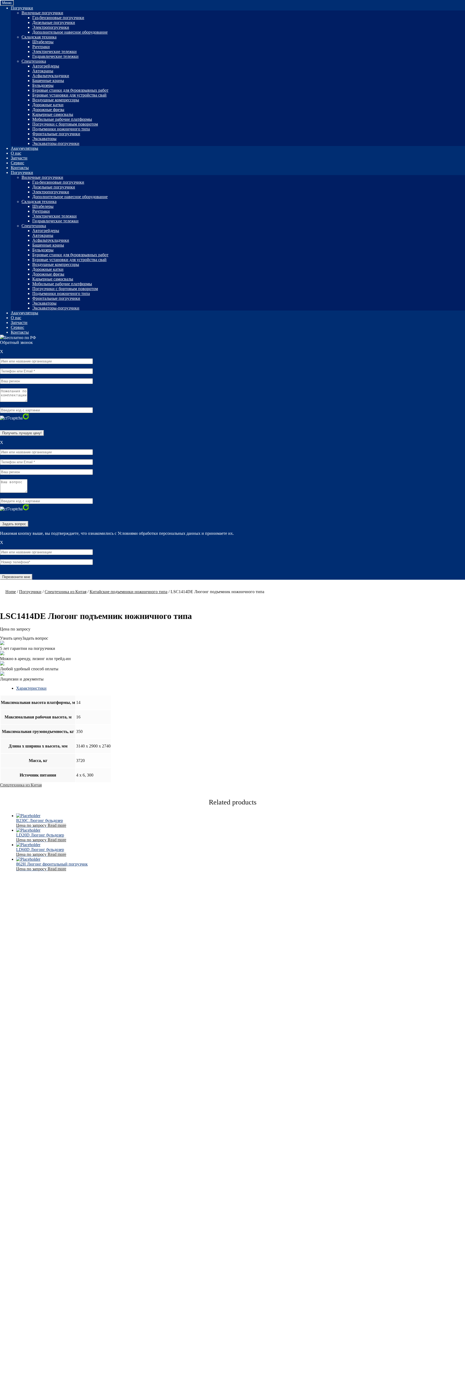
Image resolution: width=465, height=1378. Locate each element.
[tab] (240, 688)
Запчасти (19, 158)
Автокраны (42, 71)
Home (10, 591)
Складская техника (39, 37)
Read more (57, 825)
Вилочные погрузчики (42, 12)
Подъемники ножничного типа (61, 129)
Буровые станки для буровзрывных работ (70, 90)
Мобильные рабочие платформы (62, 119)
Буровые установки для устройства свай (69, 95)
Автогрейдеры (45, 66)
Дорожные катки (48, 104)
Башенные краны (48, 80)
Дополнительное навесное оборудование (70, 32)
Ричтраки (41, 46)
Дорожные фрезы (48, 109)
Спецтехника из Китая (65, 591)
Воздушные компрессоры (55, 100)
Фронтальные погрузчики (56, 133)
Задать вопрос (35, 638)
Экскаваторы (44, 138)
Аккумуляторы (24, 148)
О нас (16, 153)
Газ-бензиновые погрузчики (58, 17)
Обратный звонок (16, 342)
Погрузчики (22, 8)
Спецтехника (34, 61)
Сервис (17, 163)
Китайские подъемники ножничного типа (128, 591)
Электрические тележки (54, 51)
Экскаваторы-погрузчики (55, 143)
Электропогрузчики (50, 27)
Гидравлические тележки (55, 56)
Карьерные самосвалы (52, 114)
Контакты (20, 167)
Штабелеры (43, 42)
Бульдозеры (43, 85)
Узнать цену (11, 638)
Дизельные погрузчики (53, 22)
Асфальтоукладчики (50, 75)
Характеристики (31, 688)
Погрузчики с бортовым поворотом (65, 124)
